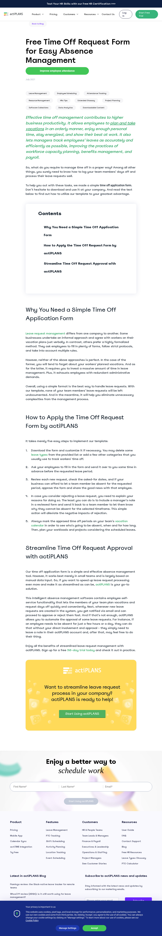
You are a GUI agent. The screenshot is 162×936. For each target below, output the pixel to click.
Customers (69, 14)
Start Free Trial (144, 14)
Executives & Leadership (95, 846)
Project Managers (91, 858)
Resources (90, 14)
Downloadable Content (93, 108)
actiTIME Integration (21, 846)
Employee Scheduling (67, 93)
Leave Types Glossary (134, 858)
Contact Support (131, 841)
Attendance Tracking (96, 93)
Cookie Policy (32, 920)
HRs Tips (63, 100)
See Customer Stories (94, 863)
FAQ (124, 835)
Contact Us (108, 14)
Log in (124, 14)
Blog (124, 846)
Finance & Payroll (91, 841)
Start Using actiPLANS (82, 714)
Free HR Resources (132, 852)
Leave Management (38, 93)
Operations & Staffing (94, 852)
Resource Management (39, 100)
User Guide (128, 830)
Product (36, 14)
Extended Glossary (86, 100)
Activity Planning (55, 846)
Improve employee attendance (57, 70)
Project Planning (112, 100)
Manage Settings (67, 928)
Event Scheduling (55, 858)
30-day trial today (81, 650)
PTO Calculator (130, 863)
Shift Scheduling (55, 841)
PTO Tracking (53, 835)
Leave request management (45, 333)
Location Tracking (55, 852)
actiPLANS (103, 584)
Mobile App (16, 835)
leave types (39, 454)
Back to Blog (38, 23)
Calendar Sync (18, 841)
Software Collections (38, 108)
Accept (94, 928)
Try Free (14, 852)
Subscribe (138, 900)
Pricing (53, 14)
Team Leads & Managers (95, 835)
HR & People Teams (92, 830)
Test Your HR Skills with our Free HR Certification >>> (81, 3)
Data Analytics (66, 108)
